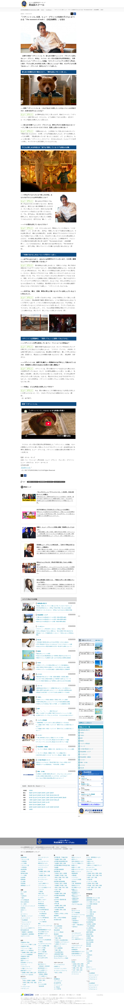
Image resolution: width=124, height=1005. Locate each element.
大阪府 (43, 800)
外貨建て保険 (89, 936)
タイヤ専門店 (57, 989)
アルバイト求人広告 (77, 904)
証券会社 (24, 896)
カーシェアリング (42, 895)
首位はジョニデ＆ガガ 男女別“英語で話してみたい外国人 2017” (54, 762)
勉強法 (39, 651)
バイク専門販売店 (44, 917)
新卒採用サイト (76, 893)
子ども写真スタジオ (43, 931)
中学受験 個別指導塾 (59, 895)
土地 (35, 944)
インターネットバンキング (28, 906)
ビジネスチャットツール (78, 914)
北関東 (28, 980)
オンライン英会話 (58, 932)
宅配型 (41, 891)
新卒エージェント (76, 896)
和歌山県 (56, 800)
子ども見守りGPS (43, 957)
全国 (81, 970)
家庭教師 (56, 915)
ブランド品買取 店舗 (43, 945)
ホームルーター (90, 867)
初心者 (39, 639)
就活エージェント (76, 857)
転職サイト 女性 (76, 867)
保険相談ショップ (25, 885)
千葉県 (47, 795)
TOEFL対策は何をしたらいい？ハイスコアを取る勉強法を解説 (53, 701)
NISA (22, 894)
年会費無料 (25, 920)
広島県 (43, 802)
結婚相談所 (75, 949)
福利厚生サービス (42, 953)
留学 (38, 708)
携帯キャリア (91, 863)
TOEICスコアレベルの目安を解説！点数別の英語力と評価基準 (53, 669)
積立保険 (88, 946)
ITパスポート (63, 944)
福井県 (43, 797)
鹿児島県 (56, 807)
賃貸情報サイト (25, 958)
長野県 (52, 797)
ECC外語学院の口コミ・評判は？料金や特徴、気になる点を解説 (54, 608)
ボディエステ (75, 937)
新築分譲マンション (26, 970)
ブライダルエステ (76, 933)
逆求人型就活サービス (77, 861)
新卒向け (75, 926)
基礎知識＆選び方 (42, 603)
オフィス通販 (41, 949)
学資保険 (23, 883)
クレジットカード (25, 918)
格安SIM (89, 859)
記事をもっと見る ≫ (85, 723)
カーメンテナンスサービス (45, 925)
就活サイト (75, 859)
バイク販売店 (41, 915)
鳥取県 (31, 802)
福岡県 (31, 807)
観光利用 (41, 986)
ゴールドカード (26, 924)
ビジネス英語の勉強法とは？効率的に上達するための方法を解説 (54, 681)
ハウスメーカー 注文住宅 (27, 974)
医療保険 (23, 879)
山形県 (47, 792)
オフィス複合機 (42, 951)
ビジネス (39, 674)
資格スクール (57, 946)
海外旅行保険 (24, 873)
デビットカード (25, 926)
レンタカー (41, 897)
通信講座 (56, 934)
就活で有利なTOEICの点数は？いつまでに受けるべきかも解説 (53, 667)
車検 (39, 923)
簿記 (60, 938)
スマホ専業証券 (25, 900)
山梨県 (47, 797)
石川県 (39, 797)
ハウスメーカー (26, 986)
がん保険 (23, 881)
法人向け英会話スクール (60, 956)
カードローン (24, 914)
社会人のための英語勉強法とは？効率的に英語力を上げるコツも (54, 655)
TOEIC (39, 662)
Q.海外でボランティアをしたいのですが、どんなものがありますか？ (55, 715)
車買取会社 (41, 903)
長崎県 (39, 807)
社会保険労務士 (64, 940)
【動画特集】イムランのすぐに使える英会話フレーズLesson (53, 722)
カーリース (41, 901)
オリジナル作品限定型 (45, 939)
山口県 (47, 802)
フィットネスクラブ (59, 964)
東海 (28, 952)
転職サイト (75, 865)
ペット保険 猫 (90, 914)
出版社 (41, 941)
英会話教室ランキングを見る (90, 804)
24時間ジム (57, 966)
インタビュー (40, 626)
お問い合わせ (62, 994)
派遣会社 (74, 881)
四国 (88, 877)
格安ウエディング (76, 947)
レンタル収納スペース (45, 887)
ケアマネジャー (65, 942)
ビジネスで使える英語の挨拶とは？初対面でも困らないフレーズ (54, 678)
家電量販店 (57, 979)
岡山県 (39, 802)
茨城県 (31, 795)
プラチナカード (93, 979)
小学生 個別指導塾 (59, 907)
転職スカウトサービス (77, 869)
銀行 (23, 898)
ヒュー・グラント (59, 482)
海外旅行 (47, 966)
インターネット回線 (91, 881)
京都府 (39, 800)
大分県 (47, 807)
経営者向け (76, 920)
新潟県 (31, 797)
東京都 (52, 795)
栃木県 (35, 795)
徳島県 (31, 804)
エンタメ (49, 482)
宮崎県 (52, 807)
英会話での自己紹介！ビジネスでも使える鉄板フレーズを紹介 (53, 692)
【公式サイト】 (26, 468)
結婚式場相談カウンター (78, 951)
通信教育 (56, 911)
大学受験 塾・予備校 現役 (61, 857)
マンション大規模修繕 (26, 954)
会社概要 (37, 994)
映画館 (73, 962)
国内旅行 (41, 966)
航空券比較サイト (42, 968)
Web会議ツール (76, 916)
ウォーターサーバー (43, 857)
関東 (82, 964)
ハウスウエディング (77, 945)
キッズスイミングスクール (60, 970)
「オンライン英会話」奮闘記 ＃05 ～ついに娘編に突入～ (52, 753)
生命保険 (23, 877)
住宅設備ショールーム (26, 962)
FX (21, 912)
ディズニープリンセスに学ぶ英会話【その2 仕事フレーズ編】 (53, 739)
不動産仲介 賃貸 (25, 956)
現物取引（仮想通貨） (28, 932)
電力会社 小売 (41, 955)
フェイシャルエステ (77, 935)
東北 (24, 980)
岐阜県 (56, 797)
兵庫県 (47, 800)
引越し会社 (41, 893)
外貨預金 (23, 908)
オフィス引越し (42, 947)
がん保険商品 (89, 928)
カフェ (40, 927)
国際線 (45, 974)
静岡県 (60, 797)
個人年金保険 (89, 942)
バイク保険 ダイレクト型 (93, 902)
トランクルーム (42, 885)
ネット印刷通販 (76, 912)
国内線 (41, 974)
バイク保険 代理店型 (91, 904)
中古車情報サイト (42, 905)
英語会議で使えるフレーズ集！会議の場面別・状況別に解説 (52, 676)
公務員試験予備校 (58, 954)
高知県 (43, 804)
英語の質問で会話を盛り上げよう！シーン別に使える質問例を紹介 (54, 690)
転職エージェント (76, 871)
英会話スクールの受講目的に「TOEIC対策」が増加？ (51, 764)
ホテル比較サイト (42, 970)
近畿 (31, 952)
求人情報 (79, 994)
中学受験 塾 (57, 891)
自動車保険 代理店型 (91, 900)
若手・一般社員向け (78, 924)
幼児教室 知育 (57, 919)
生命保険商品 (89, 922)
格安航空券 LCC (42, 972)
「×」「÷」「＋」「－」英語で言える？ (47, 711)
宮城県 (39, 792)
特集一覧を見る (72, 603)
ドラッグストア (58, 981)
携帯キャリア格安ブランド (94, 865)
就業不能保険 (89, 932)
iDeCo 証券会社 (25, 902)
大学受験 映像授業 (59, 869)
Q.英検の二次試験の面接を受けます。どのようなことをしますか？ (54, 774)
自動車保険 (24, 857)
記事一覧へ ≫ (98, 640)
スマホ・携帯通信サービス (93, 857)
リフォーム (24, 964)
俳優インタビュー (33, 482)
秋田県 (43, 792)
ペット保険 (24, 875)
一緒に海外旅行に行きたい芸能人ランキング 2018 (50, 737)
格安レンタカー (42, 899)
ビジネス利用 (42, 984)
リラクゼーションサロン (60, 968)
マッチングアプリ (76, 955)
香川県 (35, 804)
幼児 (56, 928)
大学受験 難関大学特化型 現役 (62, 865)
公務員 (57, 944)
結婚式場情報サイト (77, 953)
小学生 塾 (56, 903)
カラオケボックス (76, 972)
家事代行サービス (42, 863)
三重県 (31, 800)
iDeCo (88, 959)
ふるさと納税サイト (43, 883)
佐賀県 (35, 807)
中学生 (61, 913)
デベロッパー (25, 988)
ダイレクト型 (25, 859)
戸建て (30, 944)
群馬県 (39, 795)
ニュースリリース (44, 994)
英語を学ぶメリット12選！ (44, 653)
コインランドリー (42, 867)
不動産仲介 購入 (25, 946)
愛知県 (64, 797)
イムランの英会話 (42, 720)
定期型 (94, 918)
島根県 (35, 802)
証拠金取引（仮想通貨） (28, 934)
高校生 (57, 913)
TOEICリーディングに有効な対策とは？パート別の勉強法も (53, 665)
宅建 (56, 938)
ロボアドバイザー (25, 936)
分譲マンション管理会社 (27, 950)
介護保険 (88, 938)
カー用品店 (57, 987)
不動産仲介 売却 (25, 942)
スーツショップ (58, 985)
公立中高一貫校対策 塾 (60, 899)
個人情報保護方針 (54, 994)
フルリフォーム (26, 966)
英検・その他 (40, 771)
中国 (100, 875)
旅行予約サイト (42, 964)
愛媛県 (39, 804)
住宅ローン (24, 910)
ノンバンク (29, 916)
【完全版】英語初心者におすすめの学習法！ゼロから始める (52, 642)
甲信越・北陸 (63, 875)
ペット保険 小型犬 (91, 912)
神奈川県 (56, 795)
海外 (44, 980)
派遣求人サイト (76, 885)
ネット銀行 (24, 904)
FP (56, 936)
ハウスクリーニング (43, 865)
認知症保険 (89, 934)
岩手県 (35, 792)
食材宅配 (40, 869)
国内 (40, 980)
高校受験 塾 (57, 871)
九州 (35, 952)
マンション (25, 944)
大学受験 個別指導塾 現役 (61, 861)
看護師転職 (75, 873)
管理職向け (76, 922)
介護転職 (74, 875)
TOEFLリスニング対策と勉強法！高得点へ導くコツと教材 (52, 699)
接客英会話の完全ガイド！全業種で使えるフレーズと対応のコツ (54, 688)
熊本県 (43, 807)
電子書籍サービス (42, 933)
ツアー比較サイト (42, 976)
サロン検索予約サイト (77, 939)
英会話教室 (91, 773)
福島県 (52, 792)
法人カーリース (76, 910)
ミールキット (41, 873)
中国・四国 (33, 982)
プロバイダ (89, 871)
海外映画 (42, 482)
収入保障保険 (91, 926)
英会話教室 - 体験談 (42, 746)
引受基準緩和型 (91, 920)
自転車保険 (24, 869)
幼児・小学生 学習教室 (60, 917)
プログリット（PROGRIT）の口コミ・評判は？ (49, 629)
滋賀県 (35, 800)
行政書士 (57, 942)
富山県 (35, 797)
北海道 (31, 790)
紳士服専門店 (57, 983)
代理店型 (24, 861)
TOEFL (39, 697)
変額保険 (88, 944)
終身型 (89, 918)
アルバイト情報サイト (77, 863)
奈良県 (52, 800)
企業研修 (74, 918)
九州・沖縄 (58, 879)
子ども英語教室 (58, 926)
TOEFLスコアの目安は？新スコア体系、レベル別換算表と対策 (53, 704)
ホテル (40, 982)
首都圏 (23, 952)
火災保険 (23, 871)
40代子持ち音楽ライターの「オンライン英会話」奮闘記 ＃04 (53, 755)
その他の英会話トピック (43, 760)
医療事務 (60, 936)
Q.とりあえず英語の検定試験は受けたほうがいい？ (50, 778)
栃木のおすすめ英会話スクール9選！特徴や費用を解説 (51, 621)
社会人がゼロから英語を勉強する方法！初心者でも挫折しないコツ (54, 646)
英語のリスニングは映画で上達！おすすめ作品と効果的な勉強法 (54, 657)
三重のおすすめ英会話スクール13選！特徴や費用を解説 (51, 617)
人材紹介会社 (75, 899)
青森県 (31, 792)
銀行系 (23, 916)
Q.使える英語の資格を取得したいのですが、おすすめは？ (52, 776)
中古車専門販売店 (44, 909)
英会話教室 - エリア (42, 615)
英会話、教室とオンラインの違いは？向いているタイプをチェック (54, 605)
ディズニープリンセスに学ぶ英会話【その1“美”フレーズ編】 (53, 741)
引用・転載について (70, 994)
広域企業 (89, 879)
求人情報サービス (76, 887)
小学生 (66, 913)
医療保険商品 (89, 916)
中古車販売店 (41, 907)
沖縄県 (31, 809)
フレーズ (39, 685)
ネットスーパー (42, 877)
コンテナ (41, 889)
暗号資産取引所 (25, 930)
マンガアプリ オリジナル (44, 943)
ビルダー (24, 978)
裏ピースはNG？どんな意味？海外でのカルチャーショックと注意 (54, 713)
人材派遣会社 (75, 902)
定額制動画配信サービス (44, 929)
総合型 (41, 937)
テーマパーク (75, 974)
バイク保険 (24, 863)
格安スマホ (90, 861)
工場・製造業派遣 (76, 883)
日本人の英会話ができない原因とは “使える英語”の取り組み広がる (55, 631)
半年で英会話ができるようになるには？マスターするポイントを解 (54, 644)
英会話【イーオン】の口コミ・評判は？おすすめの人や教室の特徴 (54, 610)
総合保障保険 (89, 940)
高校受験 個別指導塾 (59, 881)
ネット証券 (24, 892)
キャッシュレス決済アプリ (28, 928)
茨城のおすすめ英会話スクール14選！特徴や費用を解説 (51, 619)
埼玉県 (43, 795)
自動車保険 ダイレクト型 (93, 898)
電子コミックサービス (44, 935)
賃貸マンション (25, 960)
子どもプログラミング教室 (61, 958)
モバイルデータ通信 (91, 869)
